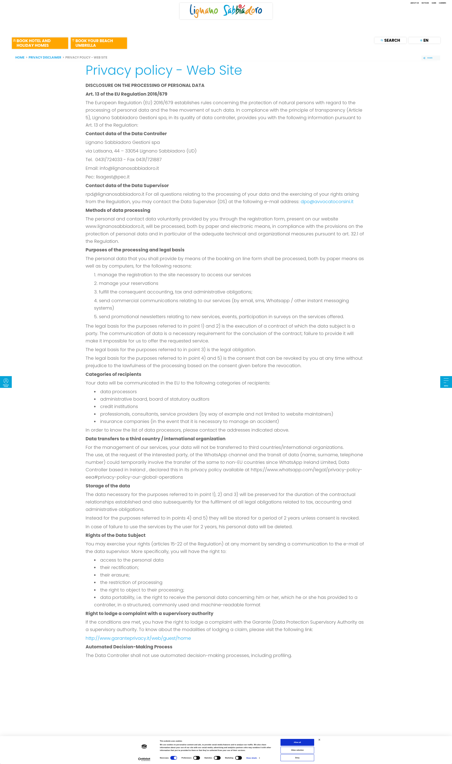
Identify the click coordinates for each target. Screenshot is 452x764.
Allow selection (297, 750)
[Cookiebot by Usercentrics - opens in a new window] (144, 759)
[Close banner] (319, 740)
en (425, 40)
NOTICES (425, 3)
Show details (251, 758)
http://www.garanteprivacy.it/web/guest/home (138, 638)
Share (429, 58)
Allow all (297, 742)
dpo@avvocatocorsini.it (327, 201)
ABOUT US (414, 3)
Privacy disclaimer (45, 57)
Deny (297, 758)
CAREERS (442, 3)
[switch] (196, 758)
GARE (434, 3)
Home (19, 57)
